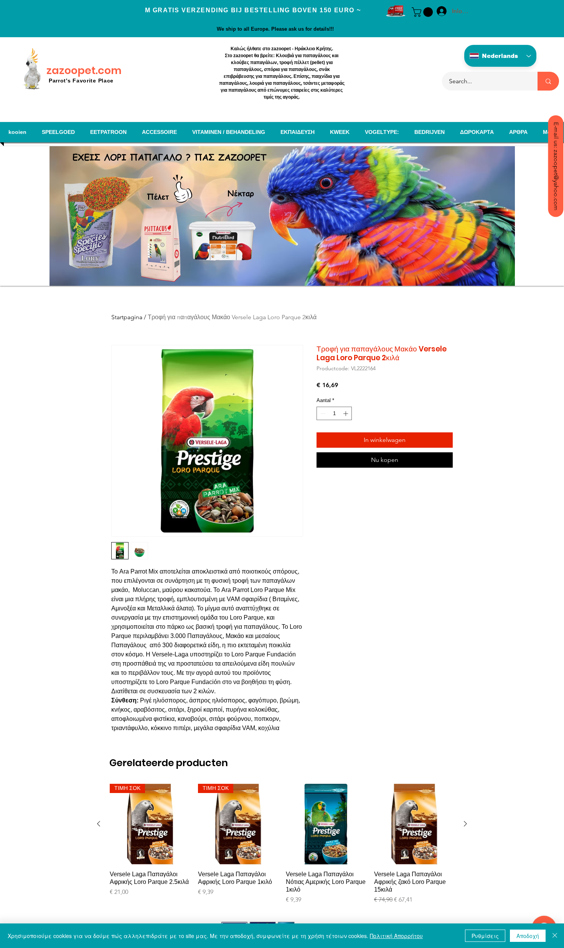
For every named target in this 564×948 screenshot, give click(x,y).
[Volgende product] (465, 823)
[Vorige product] (98, 823)
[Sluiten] (554, 936)
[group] (282, 848)
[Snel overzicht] (326, 824)
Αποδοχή (527, 936)
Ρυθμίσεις (485, 936)
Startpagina (126, 317)
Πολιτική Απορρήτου (396, 936)
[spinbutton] (334, 413)
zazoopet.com (84, 70)
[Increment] (346, 413)
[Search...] (548, 81)
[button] (423, 12)
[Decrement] (322, 413)
